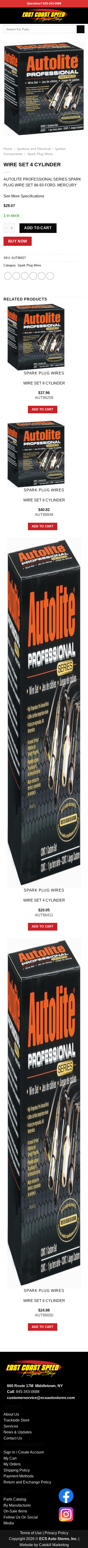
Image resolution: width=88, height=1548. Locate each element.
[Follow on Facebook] (81, 16)
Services (11, 1426)
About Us (11, 1414)
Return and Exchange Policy (27, 1482)
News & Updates (18, 1432)
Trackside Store (17, 1420)
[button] (6, 15)
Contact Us (13, 1438)
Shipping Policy (17, 1470)
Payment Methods (19, 1476)
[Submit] (80, 29)
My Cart (10, 1458)
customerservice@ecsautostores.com (41, 1398)
